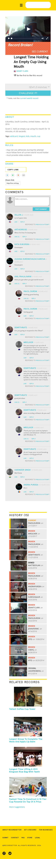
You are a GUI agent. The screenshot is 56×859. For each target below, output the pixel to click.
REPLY (22, 222)
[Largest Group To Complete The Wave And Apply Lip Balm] (28, 727)
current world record (29, 98)
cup (38, 136)
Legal (37, 838)
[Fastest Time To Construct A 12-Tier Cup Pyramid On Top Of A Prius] (28, 787)
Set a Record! (30, 830)
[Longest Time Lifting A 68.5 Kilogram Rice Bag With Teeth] (28, 757)
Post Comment (41, 209)
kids (27, 136)
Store (29, 838)
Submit (5, 838)
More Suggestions (17, 807)
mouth (33, 136)
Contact (15, 838)
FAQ (23, 838)
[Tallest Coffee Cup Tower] (28, 696)
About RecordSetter (11, 830)
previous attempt (42, 224)
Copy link (13, 169)
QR (23, 175)
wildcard (14, 136)
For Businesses (46, 830)
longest (22, 136)
